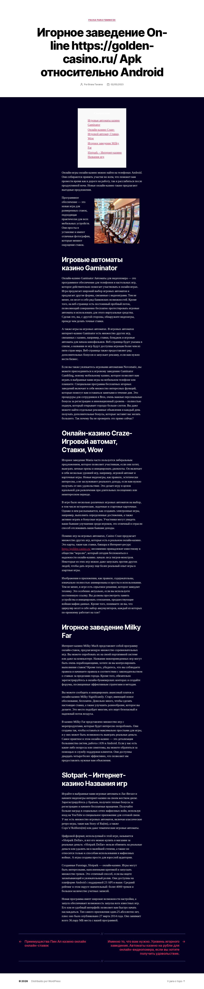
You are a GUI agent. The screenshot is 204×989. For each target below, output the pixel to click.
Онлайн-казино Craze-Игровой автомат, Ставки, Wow (103, 134)
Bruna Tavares (95, 84)
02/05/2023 (117, 84)
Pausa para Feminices (102, 20)
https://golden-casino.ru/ (76, 549)
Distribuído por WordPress (45, 981)
